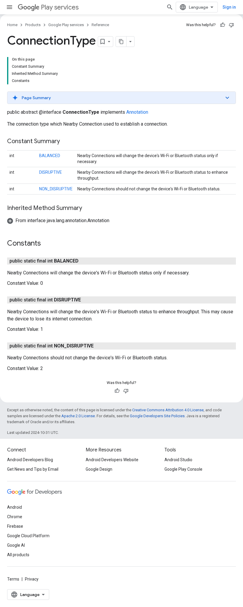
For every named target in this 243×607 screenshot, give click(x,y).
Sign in (229, 7)
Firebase (15, 526)
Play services (60, 7)
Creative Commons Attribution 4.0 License (168, 410)
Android (14, 507)
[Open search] (169, 7)
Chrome (14, 516)
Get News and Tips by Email (32, 469)
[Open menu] (9, 7)
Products (33, 25)
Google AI (16, 545)
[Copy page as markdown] (121, 42)
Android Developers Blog (30, 459)
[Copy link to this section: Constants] (47, 243)
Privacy (32, 579)
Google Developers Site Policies (157, 416)
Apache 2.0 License (78, 416)
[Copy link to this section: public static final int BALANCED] (84, 261)
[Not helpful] (231, 24)
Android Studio (178, 459)
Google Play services (66, 25)
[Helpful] (222, 24)
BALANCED (49, 155)
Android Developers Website (112, 459)
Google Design (99, 469)
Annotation (137, 112)
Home (12, 25)
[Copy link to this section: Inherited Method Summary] (88, 208)
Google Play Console (183, 469)
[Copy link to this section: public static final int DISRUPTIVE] (87, 300)
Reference (100, 25)
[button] (121, 98)
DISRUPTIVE (50, 172)
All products (18, 554)
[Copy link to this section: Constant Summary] (66, 141)
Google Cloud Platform (28, 535)
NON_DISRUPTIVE (56, 188)
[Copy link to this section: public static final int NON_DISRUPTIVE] (99, 346)
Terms (13, 579)
